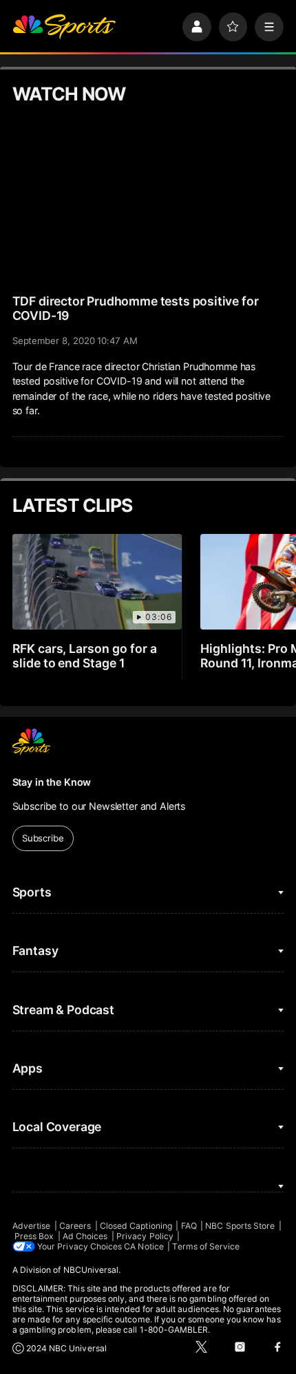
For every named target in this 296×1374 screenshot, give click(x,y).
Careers (75, 1226)
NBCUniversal (91, 1270)
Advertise (31, 1226)
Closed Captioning (136, 1226)
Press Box (34, 1236)
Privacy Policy (144, 1236)
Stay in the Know (52, 782)
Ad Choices (85, 1236)
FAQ (189, 1226)
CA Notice (144, 1246)
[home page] (64, 26)
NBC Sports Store (240, 1226)
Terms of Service (206, 1246)
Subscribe (43, 838)
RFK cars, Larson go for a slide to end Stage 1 (85, 655)
